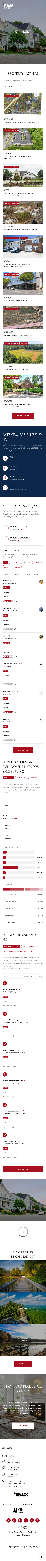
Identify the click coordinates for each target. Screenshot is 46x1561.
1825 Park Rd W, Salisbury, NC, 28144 (12, 992)
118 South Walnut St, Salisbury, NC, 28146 (14, 1083)
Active (39, 563)
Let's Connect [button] (23, 1426)
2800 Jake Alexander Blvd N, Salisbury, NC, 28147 (16, 1022)
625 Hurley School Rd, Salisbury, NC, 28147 (14, 1052)
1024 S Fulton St (7, 666)
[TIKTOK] (32, 1520)
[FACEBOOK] (8, 1520)
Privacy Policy (31, 1547)
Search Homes (23, 416)
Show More (23, 1169)
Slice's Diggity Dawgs (10, 608)
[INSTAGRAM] (14, 1520)
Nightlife (18, 567)
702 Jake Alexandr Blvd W (9, 638)
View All (23, 1364)
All (6, 563)
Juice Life (6, 580)
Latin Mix (6, 719)
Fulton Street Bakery (9, 691)
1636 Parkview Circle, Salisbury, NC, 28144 (14, 1113)
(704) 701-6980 (12, 1470)
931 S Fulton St (6, 722)
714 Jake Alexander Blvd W (10, 611)
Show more (23, 750)
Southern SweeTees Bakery (11, 664)
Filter (10, 86)
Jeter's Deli (6, 636)
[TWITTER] (26, 1520)
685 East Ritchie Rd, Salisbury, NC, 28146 (13, 1143)
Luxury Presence (23, 1535)
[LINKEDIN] (20, 1520)
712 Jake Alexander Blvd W (10, 583)
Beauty (7, 567)
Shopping (28, 563)
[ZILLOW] (37, 1520)
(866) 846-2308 (12, 1476)
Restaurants (16, 563)
